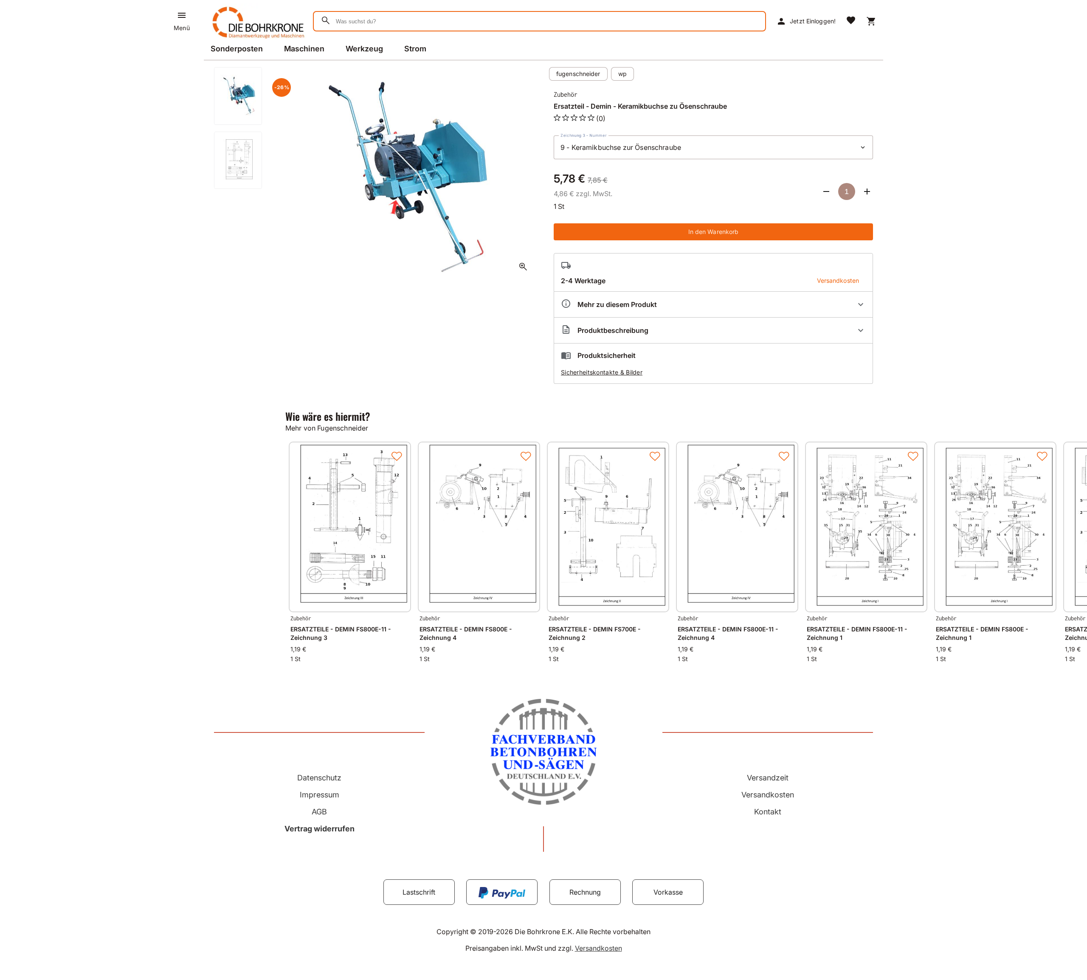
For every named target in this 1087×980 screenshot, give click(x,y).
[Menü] (181, 15)
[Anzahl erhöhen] (867, 191)
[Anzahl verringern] (826, 191)
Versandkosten (767, 794)
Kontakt (767, 811)
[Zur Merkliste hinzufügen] (396, 456)
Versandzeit (767, 777)
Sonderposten (237, 48)
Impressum (319, 794)
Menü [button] (181, 27)
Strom (415, 48)
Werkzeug (364, 48)
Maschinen (304, 48)
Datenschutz (319, 777)
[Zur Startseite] (256, 40)
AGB (319, 811)
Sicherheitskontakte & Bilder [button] (601, 372)
